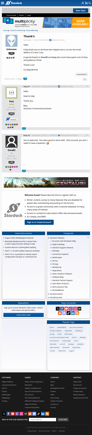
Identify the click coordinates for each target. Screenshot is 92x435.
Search (21, 15)
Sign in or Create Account (39, 222)
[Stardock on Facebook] (62, 309)
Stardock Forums (58, 40)
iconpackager (66, 341)
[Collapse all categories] (88, 237)
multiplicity (78, 331)
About (52, 382)
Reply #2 (26, 135)
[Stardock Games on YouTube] (66, 309)
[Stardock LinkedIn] (73, 313)
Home (5, 30)
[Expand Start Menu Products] (51, 283)
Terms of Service (44, 431)
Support (77, 377)
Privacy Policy (31, 431)
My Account (77, 385)
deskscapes (68, 334)
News (52, 395)
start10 (74, 337)
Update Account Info (80, 398)
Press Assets (54, 398)
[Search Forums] (89, 3)
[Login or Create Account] (83, 3)
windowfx (80, 344)
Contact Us (54, 404)
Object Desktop (7, 382)
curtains (52, 351)
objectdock (68, 331)
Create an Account (79, 388)
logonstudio (76, 347)
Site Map (62, 431)
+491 (11, 162)
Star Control (29, 395)
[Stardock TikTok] (68, 313)
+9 (11, 53)
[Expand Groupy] (51, 264)
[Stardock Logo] (13, 3)
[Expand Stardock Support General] (51, 247)
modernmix (62, 351)
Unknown (11, 49)
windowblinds (82, 74)
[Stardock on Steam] (79, 309)
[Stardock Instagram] (75, 309)
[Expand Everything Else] (48, 297)
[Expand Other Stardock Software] (51, 274)
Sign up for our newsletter (14, 419)
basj (54, 57)
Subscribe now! (23, 315)
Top (87, 86)
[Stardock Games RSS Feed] (77, 313)
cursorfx (62, 344)
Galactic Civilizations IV (33, 388)
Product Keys (78, 391)
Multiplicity (6, 398)
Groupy (4, 401)
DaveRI (44, 57)
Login (29, 15)
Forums (53, 407)
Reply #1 (26, 86)
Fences (4, 391)
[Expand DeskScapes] (51, 257)
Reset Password (79, 395)
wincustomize (54, 341)
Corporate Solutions (9, 385)
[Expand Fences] (51, 260)
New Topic (81, 10)
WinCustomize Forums (69, 135)
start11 (76, 341)
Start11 (4, 388)
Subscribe (63, 419)
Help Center (77, 382)
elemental (66, 347)
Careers (53, 391)
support (71, 351)
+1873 (11, 114)
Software (6, 377)
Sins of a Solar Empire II (33, 391)
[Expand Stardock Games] (48, 294)
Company (54, 377)
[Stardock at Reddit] (60, 313)
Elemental (28, 385)
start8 (59, 334)
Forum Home (11, 15)
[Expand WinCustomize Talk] (51, 287)
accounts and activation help (59, 337)
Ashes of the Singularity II (34, 382)
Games (28, 377)
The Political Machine (32, 398)
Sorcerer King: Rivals (32, 407)
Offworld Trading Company (34, 401)
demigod (71, 344)
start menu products (76, 327)
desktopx (83, 337)
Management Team (57, 388)
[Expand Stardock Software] (48, 238)
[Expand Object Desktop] (51, 244)
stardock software (56, 331)
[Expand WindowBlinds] (51, 290)
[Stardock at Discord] (64, 313)
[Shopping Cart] (86, 3)
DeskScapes (6, 395)
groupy (52, 334)
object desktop (54, 347)
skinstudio (53, 344)
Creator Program (56, 401)
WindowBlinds (31, 30)
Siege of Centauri (31, 404)
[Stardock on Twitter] (58, 309)
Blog (52, 385)
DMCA (54, 431)
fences (52, 327)
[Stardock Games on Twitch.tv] (71, 309)
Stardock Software (16, 30)
